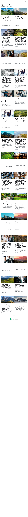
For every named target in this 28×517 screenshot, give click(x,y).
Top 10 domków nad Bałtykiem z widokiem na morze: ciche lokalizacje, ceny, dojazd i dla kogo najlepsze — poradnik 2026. (20, 266)
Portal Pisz (3, 1)
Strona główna (25, 1)
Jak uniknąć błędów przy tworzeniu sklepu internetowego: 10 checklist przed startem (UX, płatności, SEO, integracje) (20, 245)
